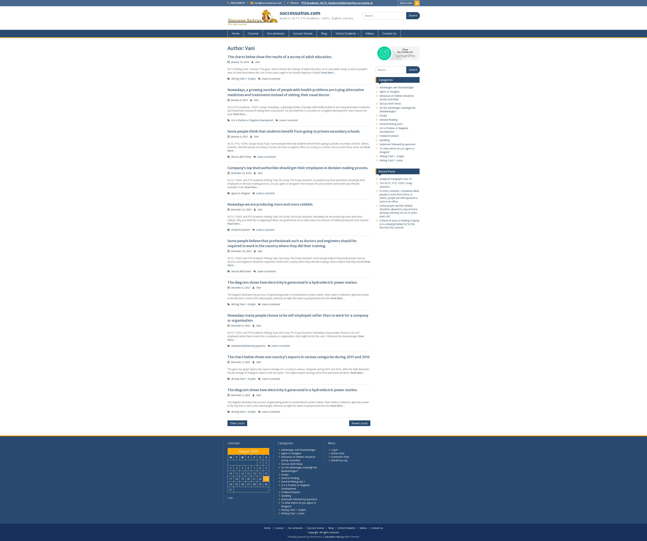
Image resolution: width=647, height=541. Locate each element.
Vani (257, 62)
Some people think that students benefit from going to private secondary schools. (293, 131)
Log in (334, 449)
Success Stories (303, 33)
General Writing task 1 (392, 123)
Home (235, 33)
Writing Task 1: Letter (391, 160)
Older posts (237, 423)
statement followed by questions (248, 345)
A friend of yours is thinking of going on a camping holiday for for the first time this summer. (399, 224)
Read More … (328, 72)
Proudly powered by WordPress (305, 536)
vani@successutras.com (268, 3)
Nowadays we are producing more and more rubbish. (270, 204)
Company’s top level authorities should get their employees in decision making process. (297, 168)
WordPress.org (339, 460)
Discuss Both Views (241, 156)
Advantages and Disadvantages (397, 87)
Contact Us (389, 33)
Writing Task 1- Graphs (243, 78)
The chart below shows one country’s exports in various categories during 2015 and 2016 (298, 357)
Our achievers (276, 33)
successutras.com (300, 13)
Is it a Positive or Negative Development (252, 120)
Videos (369, 33)
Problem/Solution (240, 229)
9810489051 (237, 3)
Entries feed (337, 453)
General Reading (388, 119)
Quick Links (406, 3)
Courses (253, 33)
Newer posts (360, 423)
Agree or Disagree (240, 193)
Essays (383, 115)
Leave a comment (271, 78)
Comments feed (340, 456)
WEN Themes (351, 536)
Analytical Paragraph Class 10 (396, 179)
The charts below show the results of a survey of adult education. (279, 57)
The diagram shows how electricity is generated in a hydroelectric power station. (292, 282)
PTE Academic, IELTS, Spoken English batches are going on (337, 3)
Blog (324, 33)
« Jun (230, 497)
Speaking (384, 140)
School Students (346, 33)
